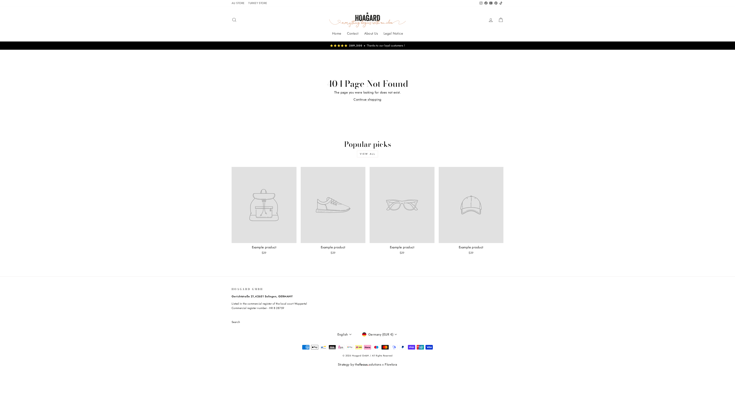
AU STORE (238, 3)
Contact (353, 33)
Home (336, 33)
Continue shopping (367, 99)
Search (236, 322)
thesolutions (368, 364)
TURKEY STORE (257, 3)
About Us (371, 33)
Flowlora (391, 364)
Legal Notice (393, 33)
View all (367, 154)
